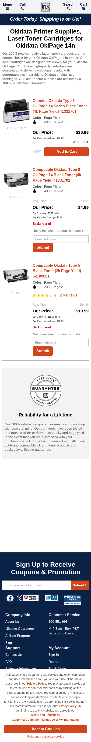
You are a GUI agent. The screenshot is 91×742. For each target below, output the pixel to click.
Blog (8, 643)
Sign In (54, 654)
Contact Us (13, 654)
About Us (12, 621)
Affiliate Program (17, 635)
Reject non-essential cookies (45, 736)
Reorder (55, 661)
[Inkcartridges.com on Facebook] (10, 600)
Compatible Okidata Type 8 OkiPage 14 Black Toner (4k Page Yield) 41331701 (57, 175)
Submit (42, 247)
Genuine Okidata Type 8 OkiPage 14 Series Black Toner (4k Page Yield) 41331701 (60, 106)
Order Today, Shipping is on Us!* (45, 19)
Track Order (57, 669)
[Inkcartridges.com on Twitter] (19, 600)
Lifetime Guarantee (19, 628)
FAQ (8, 661)
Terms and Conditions (45, 715)
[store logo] (45, 7)
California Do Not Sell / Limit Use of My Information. (45, 719)
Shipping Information (20, 669)
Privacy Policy (36, 683)
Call (22, 4)
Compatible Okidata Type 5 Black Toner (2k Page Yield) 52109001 (57, 270)
